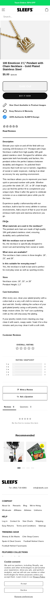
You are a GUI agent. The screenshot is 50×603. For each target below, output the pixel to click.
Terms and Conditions (26, 526)
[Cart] (47, 10)
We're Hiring (35, 505)
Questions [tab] (24, 407)
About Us (6, 505)
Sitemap (42, 526)
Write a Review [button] (26, 390)
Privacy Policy (39, 577)
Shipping (39, 521)
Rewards (17, 505)
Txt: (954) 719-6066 (18, 488)
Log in (4, 521)
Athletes (27, 510)
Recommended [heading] (24, 435)
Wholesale (6, 510)
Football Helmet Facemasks (14, 546)
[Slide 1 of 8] (14, 452)
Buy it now (25, 96)
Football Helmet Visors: (34, 541)
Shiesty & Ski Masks (11, 536)
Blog (25, 505)
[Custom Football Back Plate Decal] (36, 452)
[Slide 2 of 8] (36, 452)
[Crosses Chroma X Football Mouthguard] (14, 452)
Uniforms (38, 510)
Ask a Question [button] (26, 397)
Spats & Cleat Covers (11, 541)
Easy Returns (8, 526)
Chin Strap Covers (30, 536)
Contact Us (15, 521)
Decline (23, 590)
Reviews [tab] (7, 407)
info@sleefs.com (40, 488)
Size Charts (28, 521)
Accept (24, 584)
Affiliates (17, 510)
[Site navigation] (3, 10)
